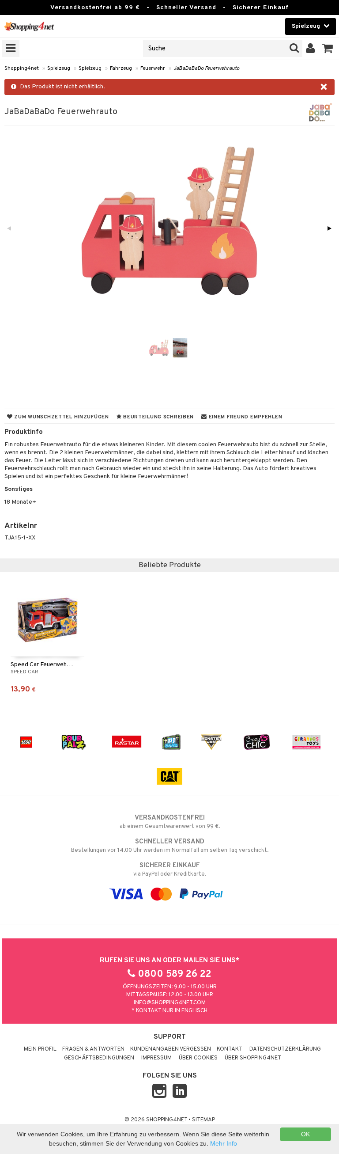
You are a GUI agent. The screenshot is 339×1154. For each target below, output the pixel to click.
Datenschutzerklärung (285, 1049)
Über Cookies (198, 1058)
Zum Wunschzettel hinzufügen (61, 417)
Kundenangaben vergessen (170, 1049)
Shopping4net (21, 68)
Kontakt (229, 1049)
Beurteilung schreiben (157, 417)
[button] (328, 48)
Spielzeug (58, 68)
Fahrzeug (121, 68)
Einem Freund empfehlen (244, 417)
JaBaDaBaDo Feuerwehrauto (206, 68)
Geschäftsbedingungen (99, 1058)
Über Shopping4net (253, 1058)
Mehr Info (223, 1143)
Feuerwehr (152, 68)
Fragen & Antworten (93, 1049)
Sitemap (203, 1120)
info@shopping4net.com (170, 1002)
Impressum (156, 1058)
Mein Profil (40, 1049)
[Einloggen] (310, 48)
